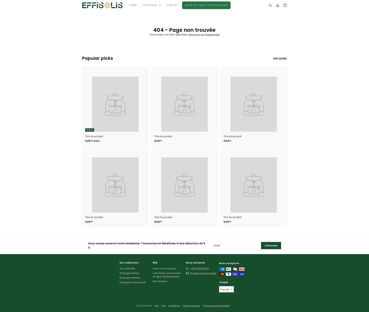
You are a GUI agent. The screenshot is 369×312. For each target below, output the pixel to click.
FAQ (156, 305)
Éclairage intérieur (130, 273)
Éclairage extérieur (130, 277)
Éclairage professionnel (133, 282)
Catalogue (150, 5)
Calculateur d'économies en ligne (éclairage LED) (167, 275)
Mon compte (160, 281)
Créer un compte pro (165, 268)
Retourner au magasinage (204, 34)
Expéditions (174, 305)
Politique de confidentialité (216, 305)
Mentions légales (191, 305)
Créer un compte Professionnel (206, 5)
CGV (163, 305)
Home (133, 5)
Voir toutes (280, 58)
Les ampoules (127, 268)
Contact (172, 5)
